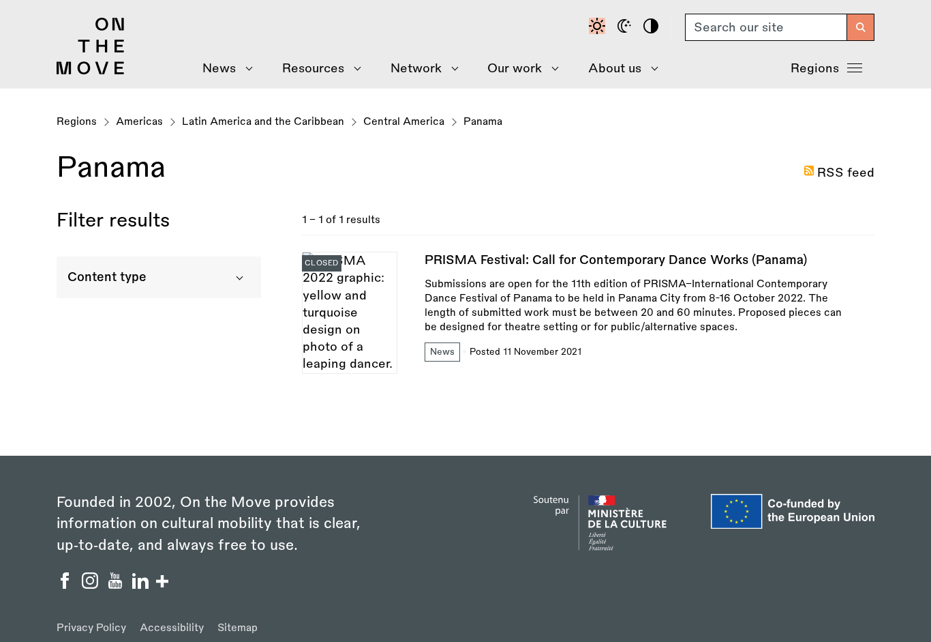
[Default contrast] (599, 27)
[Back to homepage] (91, 71)
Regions (815, 68)
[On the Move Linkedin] (142, 585)
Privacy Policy (91, 628)
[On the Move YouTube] (117, 585)
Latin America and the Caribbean (263, 122)
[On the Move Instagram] (92, 585)
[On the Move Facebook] (66, 585)
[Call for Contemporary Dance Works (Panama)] (588, 312)
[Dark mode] (626, 27)
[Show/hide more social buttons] (162, 583)
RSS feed (845, 172)
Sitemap (237, 628)
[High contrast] (653, 27)
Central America (403, 122)
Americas (139, 122)
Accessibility (172, 628)
